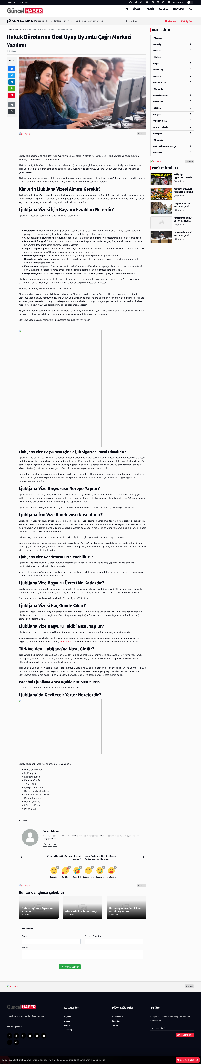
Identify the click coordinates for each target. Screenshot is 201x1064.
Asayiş (150, 8)
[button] (141, 21)
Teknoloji (178, 8)
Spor (157, 63)
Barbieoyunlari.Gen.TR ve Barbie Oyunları (125, 909)
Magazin (158, 133)
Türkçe (178, 2)
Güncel (163, 8)
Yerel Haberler (161, 95)
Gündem (158, 153)
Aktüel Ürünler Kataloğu (165, 146)
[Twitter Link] (50, 844)
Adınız (24, 936)
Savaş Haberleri (162, 127)
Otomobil (159, 140)
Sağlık (158, 114)
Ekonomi (159, 102)
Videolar (172, 21)
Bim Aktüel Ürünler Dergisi (82, 911)
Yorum (25, 947)
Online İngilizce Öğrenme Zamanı (37, 909)
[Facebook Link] (45, 844)
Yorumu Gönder (71, 966)
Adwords (18, 29)
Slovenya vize (66, 641)
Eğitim (158, 108)
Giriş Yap (187, 21)
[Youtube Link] (55, 844)
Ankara (158, 57)
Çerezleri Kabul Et (189, 1060)
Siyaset (137, 8)
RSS (116, 1025)
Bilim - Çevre (160, 82)
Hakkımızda (11, 2)
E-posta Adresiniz (93, 936)
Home (9, 29)
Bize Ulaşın (24, 2)
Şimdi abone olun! (185, 1035)
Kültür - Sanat (161, 121)
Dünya (158, 76)
